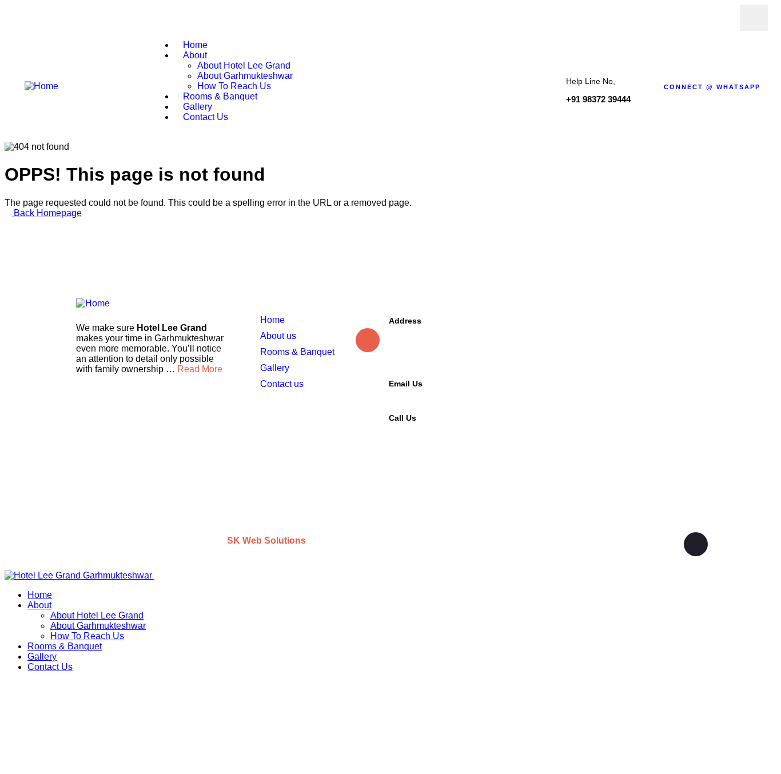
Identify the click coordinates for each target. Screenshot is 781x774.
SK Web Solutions (267, 540)
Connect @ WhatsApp (712, 86)
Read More (199, 369)
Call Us (402, 417)
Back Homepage (46, 213)
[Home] (41, 86)
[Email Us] (368, 389)
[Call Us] (368, 432)
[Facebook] (755, 18)
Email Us (406, 383)
